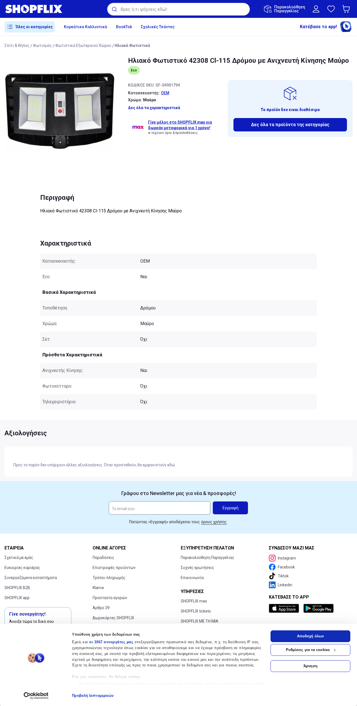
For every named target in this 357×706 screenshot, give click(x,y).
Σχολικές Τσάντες (158, 27)
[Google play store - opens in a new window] (318, 608)
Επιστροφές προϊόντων (114, 567)
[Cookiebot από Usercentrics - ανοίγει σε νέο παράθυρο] (36, 695)
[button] (347, 9)
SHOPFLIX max (194, 601)
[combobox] (178, 9)
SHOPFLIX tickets (196, 611)
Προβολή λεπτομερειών (93, 695)
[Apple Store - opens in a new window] (285, 608)
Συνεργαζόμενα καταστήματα (30, 577)
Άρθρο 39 (101, 608)
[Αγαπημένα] (331, 9)
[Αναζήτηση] (113, 9)
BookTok (124, 27)
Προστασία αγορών (110, 597)
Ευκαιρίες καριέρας (22, 567)
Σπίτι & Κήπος (17, 45)
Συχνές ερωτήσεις (197, 567)
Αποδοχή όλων (310, 636)
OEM (165, 93)
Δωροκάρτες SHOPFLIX (113, 618)
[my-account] (316, 9)
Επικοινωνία (192, 577)
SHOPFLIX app (17, 597)
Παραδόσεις (103, 557)
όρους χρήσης (214, 522)
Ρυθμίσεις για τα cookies (308, 650)
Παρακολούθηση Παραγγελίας (207, 557)
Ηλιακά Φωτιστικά (132, 45)
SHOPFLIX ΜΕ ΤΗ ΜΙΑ (199, 621)
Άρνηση (310, 666)
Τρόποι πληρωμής (109, 577)
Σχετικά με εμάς (18, 557)
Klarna (98, 587)
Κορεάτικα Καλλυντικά (85, 27)
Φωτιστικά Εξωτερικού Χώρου (83, 45)
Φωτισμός (42, 45)
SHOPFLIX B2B (17, 587)
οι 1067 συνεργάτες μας (111, 642)
